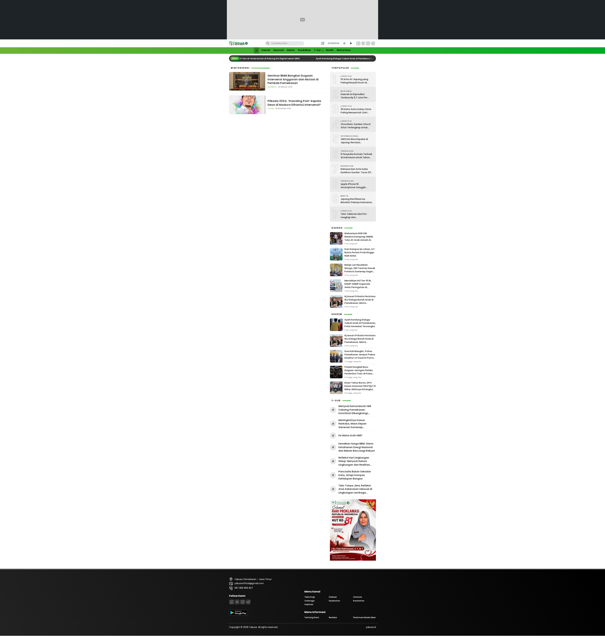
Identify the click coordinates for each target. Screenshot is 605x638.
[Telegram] (373, 43)
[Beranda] (256, 50)
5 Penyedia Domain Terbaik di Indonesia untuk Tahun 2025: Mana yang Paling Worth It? (356, 156)
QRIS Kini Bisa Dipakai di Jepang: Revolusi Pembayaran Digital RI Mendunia (354, 141)
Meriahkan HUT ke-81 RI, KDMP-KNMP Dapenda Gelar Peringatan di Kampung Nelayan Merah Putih (358, 287)
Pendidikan (304, 50)
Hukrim (291, 50)
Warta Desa (344, 50)
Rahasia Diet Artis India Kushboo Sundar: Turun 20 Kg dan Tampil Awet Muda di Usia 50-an (357, 170)
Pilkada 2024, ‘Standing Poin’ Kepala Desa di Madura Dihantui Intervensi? (294, 103)
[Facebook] (358, 43)
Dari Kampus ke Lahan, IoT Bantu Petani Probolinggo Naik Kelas (359, 252)
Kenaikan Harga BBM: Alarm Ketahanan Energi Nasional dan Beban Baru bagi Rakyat (356, 447)
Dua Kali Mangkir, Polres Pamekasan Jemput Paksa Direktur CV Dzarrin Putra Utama (359, 356)
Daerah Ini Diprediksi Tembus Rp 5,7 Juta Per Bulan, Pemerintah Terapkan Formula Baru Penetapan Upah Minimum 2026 (357, 96)
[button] (323, 43)
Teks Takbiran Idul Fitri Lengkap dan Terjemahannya (354, 215)
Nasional (278, 50)
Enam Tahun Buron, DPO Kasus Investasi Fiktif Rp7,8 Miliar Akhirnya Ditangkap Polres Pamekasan (360, 387)
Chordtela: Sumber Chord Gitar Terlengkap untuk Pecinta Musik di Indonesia (356, 126)
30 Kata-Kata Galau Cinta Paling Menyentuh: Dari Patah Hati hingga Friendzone (356, 111)
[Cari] (268, 43)
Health (330, 50)
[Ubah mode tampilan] (344, 43)
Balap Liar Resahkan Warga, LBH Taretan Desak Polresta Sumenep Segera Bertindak (359, 269)
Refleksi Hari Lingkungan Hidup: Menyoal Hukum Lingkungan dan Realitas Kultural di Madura (354, 461)
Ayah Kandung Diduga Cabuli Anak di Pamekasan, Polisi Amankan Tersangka (352, 58)
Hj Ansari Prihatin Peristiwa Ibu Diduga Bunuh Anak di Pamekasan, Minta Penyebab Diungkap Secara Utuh (359, 303)
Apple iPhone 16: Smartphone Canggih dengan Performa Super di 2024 (356, 185)
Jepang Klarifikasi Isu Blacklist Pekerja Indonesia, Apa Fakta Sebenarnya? (356, 200)
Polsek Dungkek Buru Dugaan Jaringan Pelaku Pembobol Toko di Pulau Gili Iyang (358, 371)
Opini (271, 108)
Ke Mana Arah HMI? (350, 435)
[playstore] (238, 614)
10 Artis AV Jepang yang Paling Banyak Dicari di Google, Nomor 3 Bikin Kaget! (354, 81)
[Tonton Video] (351, 43)
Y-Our (317, 50)
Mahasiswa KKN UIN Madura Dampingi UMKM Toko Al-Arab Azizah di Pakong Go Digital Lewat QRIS (358, 240)
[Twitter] (363, 43)
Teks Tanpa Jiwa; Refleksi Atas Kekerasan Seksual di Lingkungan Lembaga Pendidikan (355, 489)
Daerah (266, 50)
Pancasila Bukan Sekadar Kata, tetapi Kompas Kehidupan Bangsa (354, 475)
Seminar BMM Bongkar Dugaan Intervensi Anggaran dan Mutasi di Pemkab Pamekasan (293, 79)
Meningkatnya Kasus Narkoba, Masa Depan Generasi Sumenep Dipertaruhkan (352, 424)
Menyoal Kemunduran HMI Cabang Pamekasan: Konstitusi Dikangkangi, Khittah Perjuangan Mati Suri (356, 409)
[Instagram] (368, 43)
